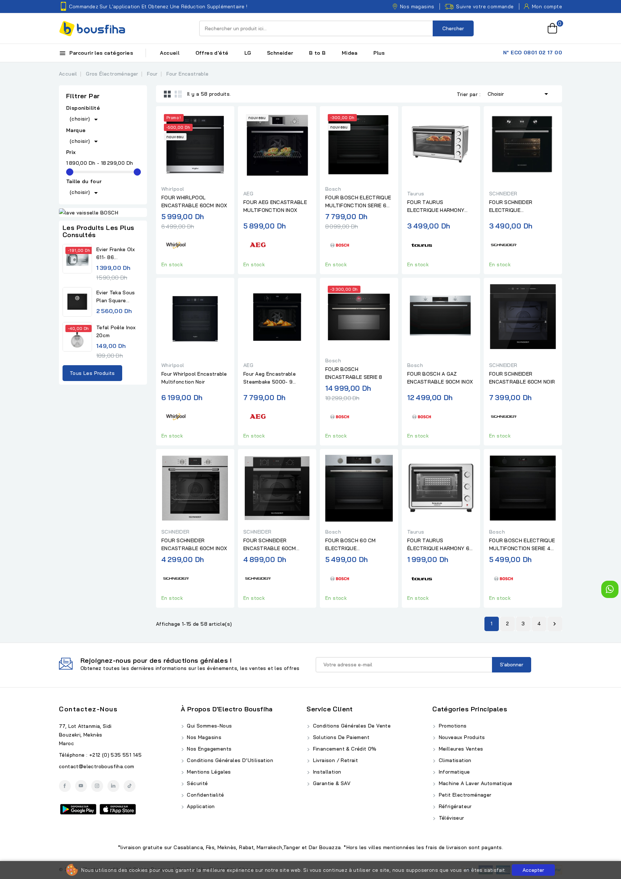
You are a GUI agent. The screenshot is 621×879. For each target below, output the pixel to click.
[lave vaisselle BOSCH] (103, 212)
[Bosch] (339, 244)
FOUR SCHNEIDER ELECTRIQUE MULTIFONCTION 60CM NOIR (517, 206)
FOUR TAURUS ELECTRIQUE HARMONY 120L (435, 206)
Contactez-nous (88, 709)
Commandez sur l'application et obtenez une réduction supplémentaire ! (158, 6)
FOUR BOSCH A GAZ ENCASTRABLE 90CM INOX (440, 378)
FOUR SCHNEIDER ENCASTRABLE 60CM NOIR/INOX (269, 544)
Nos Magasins (203, 737)
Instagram (97, 786)
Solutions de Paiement (340, 737)
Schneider (280, 53)
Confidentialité (204, 795)
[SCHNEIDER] (503, 244)
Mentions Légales (208, 772)
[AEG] (257, 244)
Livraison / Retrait (334, 760)
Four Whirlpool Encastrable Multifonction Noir (194, 378)
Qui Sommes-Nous (208, 725)
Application (200, 806)
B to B (317, 53)
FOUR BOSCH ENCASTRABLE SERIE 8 (353, 373)
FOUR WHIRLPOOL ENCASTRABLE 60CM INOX (194, 201)
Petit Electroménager (464, 795)
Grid (167, 94)
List (178, 94)
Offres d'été (212, 53)
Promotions (451, 725)
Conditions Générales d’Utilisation (229, 760)
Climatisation (454, 760)
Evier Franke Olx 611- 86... (115, 253)
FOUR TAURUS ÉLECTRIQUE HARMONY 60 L (440, 544)
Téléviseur (450, 818)
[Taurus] (421, 244)
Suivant (554, 623)
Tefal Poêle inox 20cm (116, 331)
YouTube (81, 786)
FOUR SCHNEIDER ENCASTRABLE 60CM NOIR (522, 378)
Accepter (533, 870)
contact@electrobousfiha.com (96, 766)
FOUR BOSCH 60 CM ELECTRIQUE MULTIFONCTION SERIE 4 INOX (356, 544)
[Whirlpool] (175, 244)
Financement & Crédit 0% (344, 749)
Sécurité (196, 783)
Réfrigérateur (454, 806)
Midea (350, 53)
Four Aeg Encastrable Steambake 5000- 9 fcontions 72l (269, 378)
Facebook (65, 786)
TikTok (129, 786)
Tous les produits (92, 373)
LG (247, 53)
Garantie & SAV (330, 783)
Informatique (453, 772)
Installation (326, 772)
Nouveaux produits (461, 737)
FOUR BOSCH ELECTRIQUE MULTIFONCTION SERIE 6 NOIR (358, 201)
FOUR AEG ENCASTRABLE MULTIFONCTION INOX (275, 206)
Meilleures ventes (460, 749)
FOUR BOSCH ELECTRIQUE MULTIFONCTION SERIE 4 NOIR (522, 544)
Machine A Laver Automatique (474, 783)
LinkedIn (113, 786)
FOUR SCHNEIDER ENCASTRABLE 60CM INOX (194, 544)
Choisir (519, 94)
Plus (379, 53)
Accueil (169, 53)
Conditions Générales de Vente (351, 725)
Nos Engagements (208, 749)
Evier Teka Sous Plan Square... (115, 296)
